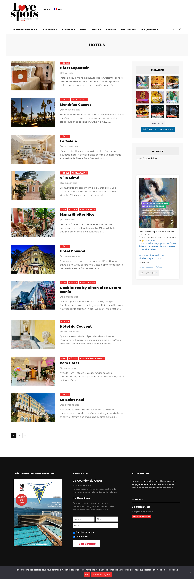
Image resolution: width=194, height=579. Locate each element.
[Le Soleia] (33, 149)
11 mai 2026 (67, 73)
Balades (111, 29)
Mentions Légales (101, 574)
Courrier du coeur (84, 532)
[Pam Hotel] (33, 371)
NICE (45, 9)
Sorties (96, 29)
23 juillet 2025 (69, 183)
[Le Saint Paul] (33, 407)
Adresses (68, 29)
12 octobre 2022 (70, 405)
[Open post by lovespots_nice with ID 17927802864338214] (172, 111)
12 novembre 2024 (71, 256)
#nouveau (144, 255)
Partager (159, 267)
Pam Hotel (69, 363)
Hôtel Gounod (72, 251)
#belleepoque (146, 258)
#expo (153, 255)
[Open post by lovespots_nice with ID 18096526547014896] (142, 97)
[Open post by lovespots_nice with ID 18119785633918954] (172, 82)
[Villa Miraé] (33, 185)
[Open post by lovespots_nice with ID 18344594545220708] (157, 97)
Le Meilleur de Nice (24, 29)
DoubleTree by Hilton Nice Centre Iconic (90, 290)
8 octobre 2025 (70, 146)
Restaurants (79, 100)
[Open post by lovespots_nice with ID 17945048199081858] (142, 111)
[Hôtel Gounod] (33, 259)
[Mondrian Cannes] (33, 112)
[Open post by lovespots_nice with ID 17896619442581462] (157, 82)
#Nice (160, 255)
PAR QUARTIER (149, 29)
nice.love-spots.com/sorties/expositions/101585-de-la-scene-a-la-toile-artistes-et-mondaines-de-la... (157, 245)
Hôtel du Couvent (76, 326)
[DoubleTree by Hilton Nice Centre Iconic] (33, 295)
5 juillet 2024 (69, 368)
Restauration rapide (92, 358)
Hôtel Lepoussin (75, 68)
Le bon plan (81, 536)
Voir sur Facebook (146, 267)
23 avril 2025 (68, 220)
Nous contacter (141, 516)
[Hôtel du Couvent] (33, 334)
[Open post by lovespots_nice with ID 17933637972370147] (142, 82)
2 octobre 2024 (70, 297)
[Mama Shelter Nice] (33, 222)
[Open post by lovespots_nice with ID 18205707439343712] (157, 111)
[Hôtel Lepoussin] (33, 75)
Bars (63, 209)
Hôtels (65, 63)
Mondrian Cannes (76, 105)
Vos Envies (49, 29)
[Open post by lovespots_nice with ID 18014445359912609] (172, 97)
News (83, 29)
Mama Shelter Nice (77, 214)
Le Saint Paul (72, 400)
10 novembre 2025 (71, 110)
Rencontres (128, 29)
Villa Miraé (69, 178)
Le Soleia (68, 141)
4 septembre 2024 (71, 332)
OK (86, 574)
